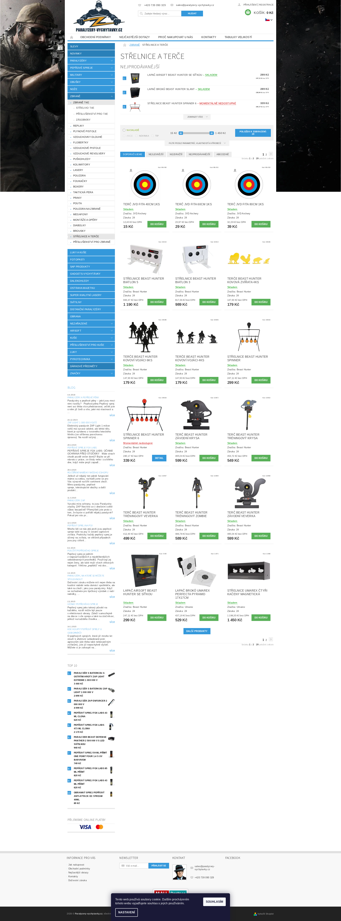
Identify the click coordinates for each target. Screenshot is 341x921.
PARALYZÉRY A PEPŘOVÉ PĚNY (83, 397)
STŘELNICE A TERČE (86, 236)
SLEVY (74, 46)
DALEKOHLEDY (79, 280)
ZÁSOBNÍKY (83, 119)
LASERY (78, 170)
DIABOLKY (79, 225)
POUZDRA (79, 175)
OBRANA (75, 316)
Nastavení (126, 912)
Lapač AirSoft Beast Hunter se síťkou (182, 74)
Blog (71, 387)
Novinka (144, 136)
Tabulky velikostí (238, 37)
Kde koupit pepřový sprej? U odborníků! (84, 631)
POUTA (77, 203)
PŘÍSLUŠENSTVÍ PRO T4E (92, 113)
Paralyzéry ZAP (76, 500)
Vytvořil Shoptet (266, 914)
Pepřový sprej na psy (80, 525)
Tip (157, 136)
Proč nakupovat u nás (175, 37)
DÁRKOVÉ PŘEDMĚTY (83, 366)
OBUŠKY (75, 82)
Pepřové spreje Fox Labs (82, 447)
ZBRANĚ (75, 96)
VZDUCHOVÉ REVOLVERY (89, 153)
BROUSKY (79, 230)
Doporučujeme (132, 154)
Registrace (266, 5)
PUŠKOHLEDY (81, 159)
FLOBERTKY (80, 142)
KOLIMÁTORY (81, 164)
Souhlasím (214, 901)
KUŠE (73, 337)
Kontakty (208, 37)
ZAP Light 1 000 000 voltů (82, 422)
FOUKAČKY (80, 181)
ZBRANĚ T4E (81, 102)
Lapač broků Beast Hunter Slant (178, 89)
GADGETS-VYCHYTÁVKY (85, 273)
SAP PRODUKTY (80, 266)
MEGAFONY (80, 214)
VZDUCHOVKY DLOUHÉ (87, 137)
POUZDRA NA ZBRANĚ (87, 208)
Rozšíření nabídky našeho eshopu (87, 472)
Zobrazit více (195, 117)
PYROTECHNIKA (80, 359)
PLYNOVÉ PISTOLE (85, 131)
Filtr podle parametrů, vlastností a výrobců (195, 143)
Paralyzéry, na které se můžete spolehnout (85, 577)
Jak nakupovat (76, 864)
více (112, 415)
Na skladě (133, 130)
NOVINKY (76, 53)
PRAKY (77, 197)
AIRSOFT (75, 330)
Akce (130, 136)
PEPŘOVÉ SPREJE (81, 67)
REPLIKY (78, 125)
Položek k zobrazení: (253, 132)
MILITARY (76, 74)
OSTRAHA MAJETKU (82, 288)
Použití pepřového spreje (83, 550)
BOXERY (78, 186)
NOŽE (73, 89)
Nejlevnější (156, 154)
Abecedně (222, 154)
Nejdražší (176, 154)
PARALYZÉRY (78, 60)
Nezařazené (78, 323)
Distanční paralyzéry (85, 309)
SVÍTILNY (76, 302)
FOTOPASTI (77, 259)
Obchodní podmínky (95, 37)
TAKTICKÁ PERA (83, 192)
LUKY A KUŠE (78, 252)
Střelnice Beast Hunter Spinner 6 (191, 103)
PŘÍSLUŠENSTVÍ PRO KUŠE (87, 344)
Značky (75, 373)
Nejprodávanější (199, 154)
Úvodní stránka (71, 37)
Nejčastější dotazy (134, 37)
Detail (159, 458)
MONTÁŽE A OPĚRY (85, 219)
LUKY (73, 352)
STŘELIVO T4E (85, 107)
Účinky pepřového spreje (82, 604)
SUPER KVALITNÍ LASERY (86, 295)
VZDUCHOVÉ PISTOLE (87, 148)
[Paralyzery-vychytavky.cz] (98, 17)
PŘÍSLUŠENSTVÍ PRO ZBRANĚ (92, 241)
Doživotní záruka (77, 880)
